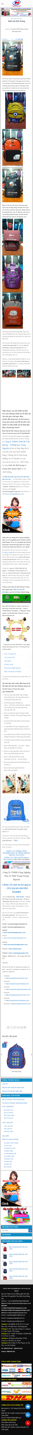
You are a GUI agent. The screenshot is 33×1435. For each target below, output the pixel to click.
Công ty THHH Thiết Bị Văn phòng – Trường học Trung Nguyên (16, 445)
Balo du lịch (20, 897)
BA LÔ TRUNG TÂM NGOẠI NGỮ (13, 1099)
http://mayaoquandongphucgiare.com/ (15, 944)
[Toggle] (30, 654)
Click (15, 840)
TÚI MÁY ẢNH (8, 1161)
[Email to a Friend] (18, 1027)
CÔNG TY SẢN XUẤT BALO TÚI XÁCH (16, 858)
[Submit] (30, 1230)
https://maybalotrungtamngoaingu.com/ (15, 938)
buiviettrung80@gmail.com (15, 494)
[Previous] (2, 1058)
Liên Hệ (4, 1084)
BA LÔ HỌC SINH (9, 1115)
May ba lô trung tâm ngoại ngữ (12, 1091)
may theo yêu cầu (16, 18)
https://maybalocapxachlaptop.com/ (17, 984)
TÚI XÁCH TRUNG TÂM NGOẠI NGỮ (14, 1103)
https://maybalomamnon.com (20, 1004)
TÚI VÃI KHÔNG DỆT (10, 1153)
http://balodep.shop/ (15, 949)
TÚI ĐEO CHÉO (8, 1151)
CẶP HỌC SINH (8, 1131)
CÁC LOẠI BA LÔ (8, 1106)
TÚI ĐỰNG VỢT (8, 1159)
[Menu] (2, 3)
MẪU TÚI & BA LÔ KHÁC (10, 1139)
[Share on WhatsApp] (8, 1027)
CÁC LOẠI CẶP (7, 1122)
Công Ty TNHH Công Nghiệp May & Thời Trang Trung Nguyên (16, 853)
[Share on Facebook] (11, 1027)
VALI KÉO (5, 1136)
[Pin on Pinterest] (21, 1027)
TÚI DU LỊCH (8, 1145)
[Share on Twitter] (14, 1027)
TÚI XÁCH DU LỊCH (9, 1148)
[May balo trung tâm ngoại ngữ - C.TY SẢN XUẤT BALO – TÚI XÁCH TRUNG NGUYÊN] (16, 3)
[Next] (31, 1058)
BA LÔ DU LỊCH (8, 1110)
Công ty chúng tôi (9, 552)
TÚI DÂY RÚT (8, 1164)
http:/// (19, 953)
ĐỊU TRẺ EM (7, 1167)
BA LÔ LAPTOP (8, 1112)
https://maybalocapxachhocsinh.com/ (18, 995)
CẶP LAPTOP (8, 1129)
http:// (14, 932)
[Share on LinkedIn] (24, 1027)
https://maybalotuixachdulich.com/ (17, 978)
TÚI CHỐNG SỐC (9, 1156)
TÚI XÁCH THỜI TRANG (11, 1143)
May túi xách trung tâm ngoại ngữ (13, 1087)
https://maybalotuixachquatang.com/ (17, 1000)
